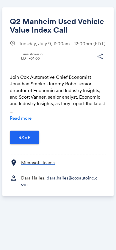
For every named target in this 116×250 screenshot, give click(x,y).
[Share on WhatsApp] (55, 67)
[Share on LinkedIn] (44, 67)
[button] (100, 56)
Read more (21, 118)
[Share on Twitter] (32, 67)
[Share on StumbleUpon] (77, 67)
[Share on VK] (66, 67)
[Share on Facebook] (21, 67)
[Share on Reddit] (88, 67)
